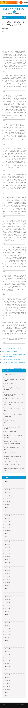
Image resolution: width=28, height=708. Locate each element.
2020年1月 (7, 695)
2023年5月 (7, 579)
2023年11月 (8, 562)
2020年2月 (7, 692)
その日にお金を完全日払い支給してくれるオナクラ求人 (14, 388)
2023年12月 (8, 559)
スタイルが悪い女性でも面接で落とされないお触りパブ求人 (14, 403)
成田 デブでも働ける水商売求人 (13, 398)
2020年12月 (8, 663)
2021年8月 (7, 640)
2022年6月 (7, 611)
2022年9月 (7, 602)
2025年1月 (7, 521)
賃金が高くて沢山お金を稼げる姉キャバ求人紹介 (14, 421)
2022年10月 (8, 599)
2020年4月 (7, 686)
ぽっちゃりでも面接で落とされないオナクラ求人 (14, 409)
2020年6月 (7, 680)
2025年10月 (8, 495)
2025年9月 (7, 498)
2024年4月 (7, 547)
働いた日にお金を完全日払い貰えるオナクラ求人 (14, 448)
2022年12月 (8, 594)
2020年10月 (8, 669)
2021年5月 (7, 648)
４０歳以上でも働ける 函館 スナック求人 (12, 348)
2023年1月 (7, 591)
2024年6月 (7, 542)
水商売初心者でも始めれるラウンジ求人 (14, 374)
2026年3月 (7, 481)
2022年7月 (7, 608)
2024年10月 (8, 530)
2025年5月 (7, 510)
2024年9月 (7, 533)
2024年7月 (7, 539)
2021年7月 (7, 643)
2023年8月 (7, 570)
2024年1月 (7, 556)
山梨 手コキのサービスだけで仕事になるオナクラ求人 (14, 436)
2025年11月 (8, 492)
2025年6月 (7, 507)
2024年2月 (7, 553)
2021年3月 (7, 654)
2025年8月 (7, 501)
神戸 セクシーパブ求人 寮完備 (9, 351)
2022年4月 (7, 617)
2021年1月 (7, 660)
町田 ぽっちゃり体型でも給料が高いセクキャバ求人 (14, 427)
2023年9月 (7, 568)
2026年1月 (7, 487)
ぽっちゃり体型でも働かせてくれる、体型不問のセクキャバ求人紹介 (14, 394)
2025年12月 (8, 489)
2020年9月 (7, 672)
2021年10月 (8, 634)
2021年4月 (7, 651)
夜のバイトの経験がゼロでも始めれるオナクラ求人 (14, 379)
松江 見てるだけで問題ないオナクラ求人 (15, 452)
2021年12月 (8, 628)
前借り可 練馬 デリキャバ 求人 (12, 431)
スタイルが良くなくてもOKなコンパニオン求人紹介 (13, 368)
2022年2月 (7, 622)
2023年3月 (7, 585)
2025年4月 (7, 513)
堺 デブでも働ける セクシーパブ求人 (14, 383)
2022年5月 (7, 614)
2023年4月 (7, 582)
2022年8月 (7, 605)
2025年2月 (7, 518)
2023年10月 (8, 565)
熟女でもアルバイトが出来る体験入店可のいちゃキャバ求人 (14, 415)
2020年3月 (7, 689)
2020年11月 (8, 666)
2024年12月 (8, 524)
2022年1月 (7, 625)
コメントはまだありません (15, 28)
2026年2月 (7, 484)
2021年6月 (7, 646)
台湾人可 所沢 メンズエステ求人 (18, 370)
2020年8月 (7, 674)
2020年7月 (7, 677)
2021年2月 (7, 657)
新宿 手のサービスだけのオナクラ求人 (14, 461)
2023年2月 (7, 588)
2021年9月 (7, 637)
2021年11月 (8, 631)
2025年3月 (7, 515)
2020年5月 (7, 683)
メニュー (4, 17)
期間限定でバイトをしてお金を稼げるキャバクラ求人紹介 (14, 457)
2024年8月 (7, 536)
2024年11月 (8, 527)
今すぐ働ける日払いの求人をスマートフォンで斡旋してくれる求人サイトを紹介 (14, 442)
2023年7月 (7, 573)
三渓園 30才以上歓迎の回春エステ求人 (11, 359)
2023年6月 (7, 576)
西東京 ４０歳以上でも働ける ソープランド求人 (14, 469)
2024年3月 (7, 550)
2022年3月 (7, 620)
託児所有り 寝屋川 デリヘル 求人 (12, 464)
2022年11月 (8, 596)
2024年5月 (7, 544)
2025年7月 (7, 504)
